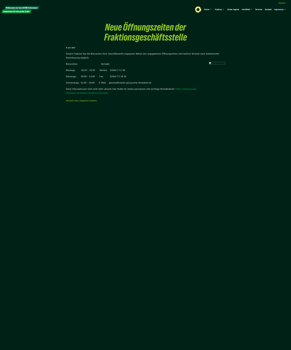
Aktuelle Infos (72, 100)
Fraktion (93, 100)
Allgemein (83, 100)
